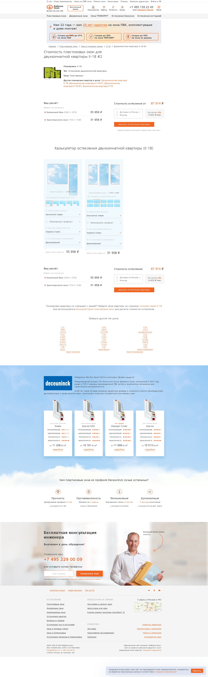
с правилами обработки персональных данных (84, 579)
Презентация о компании (149, 629)
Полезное (91, 637)
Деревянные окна (78, 16)
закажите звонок (145, 10)
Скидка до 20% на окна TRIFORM (104, 36)
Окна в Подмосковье (56, 633)
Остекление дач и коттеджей (61, 624)
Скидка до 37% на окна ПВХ (70, 36)
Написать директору (139, 1)
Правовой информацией (166, 672)
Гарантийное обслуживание (100, 633)
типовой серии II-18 (151, 306)
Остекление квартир (56, 616)
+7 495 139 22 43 (141, 7)
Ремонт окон (100, 1)
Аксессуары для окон (97, 608)
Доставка (91, 629)
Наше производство (63, 1)
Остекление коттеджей (149, 16)
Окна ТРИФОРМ (99, 16)
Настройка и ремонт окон (99, 604)
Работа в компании (152, 633)
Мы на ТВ (89, 590)
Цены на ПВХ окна (83, 1)
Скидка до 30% (142, 36)
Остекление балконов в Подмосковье (64, 637)
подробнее (58, 449)
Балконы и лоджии (56, 620)
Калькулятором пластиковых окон (95, 309)
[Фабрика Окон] (55, 8)
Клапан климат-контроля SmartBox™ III (106, 612)
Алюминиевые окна (56, 612)
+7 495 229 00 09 (63, 559)
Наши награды (75, 590)
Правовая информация (152, 650)
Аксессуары (113, 1)
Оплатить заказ (57, 590)
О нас (49, 1)
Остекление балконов (123, 16)
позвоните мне (89, 573)
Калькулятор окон (152, 637)
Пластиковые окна (56, 16)
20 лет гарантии (95, 25)
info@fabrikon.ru (53, 650)
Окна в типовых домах (57, 629)
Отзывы (124, 1)
